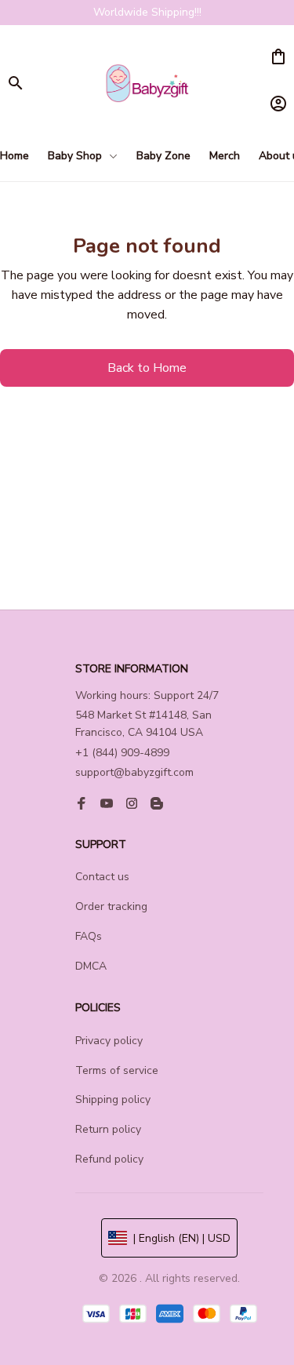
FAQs (88, 936)
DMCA (91, 966)
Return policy (108, 1129)
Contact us (102, 876)
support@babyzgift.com (134, 772)
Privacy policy (109, 1040)
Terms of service (116, 1070)
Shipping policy (113, 1099)
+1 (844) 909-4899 (122, 752)
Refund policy (109, 1159)
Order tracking (111, 906)
